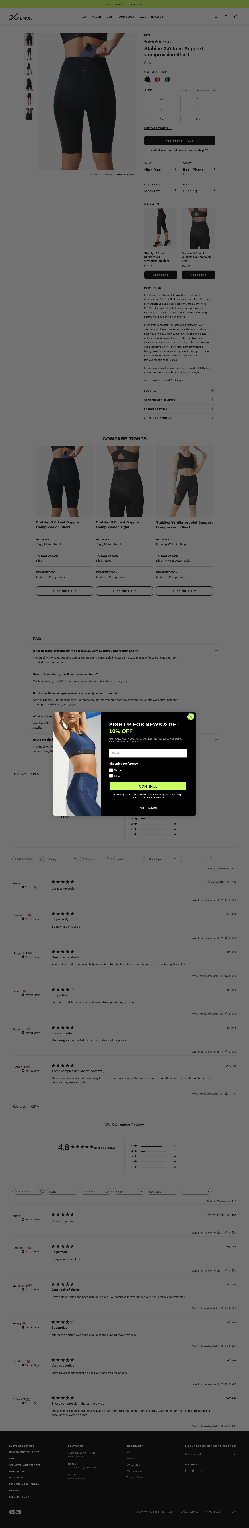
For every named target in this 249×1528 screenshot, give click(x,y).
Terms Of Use (138, 797)
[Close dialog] (191, 717)
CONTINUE (148, 786)
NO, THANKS (148, 808)
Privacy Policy (157, 797)
